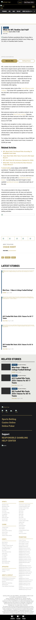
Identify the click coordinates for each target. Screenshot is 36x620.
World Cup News (22, 533)
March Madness (5, 563)
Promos (4, 11)
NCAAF (18, 11)
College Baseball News (24, 530)
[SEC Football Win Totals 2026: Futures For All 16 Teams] (6, 391)
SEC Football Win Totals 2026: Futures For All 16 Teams (21, 393)
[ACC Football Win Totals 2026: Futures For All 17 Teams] (6, 378)
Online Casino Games (7, 530)
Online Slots (4, 533)
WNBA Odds (21, 522)
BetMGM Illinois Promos (24, 551)
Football (6, 27)
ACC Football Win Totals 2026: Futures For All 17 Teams (21, 380)
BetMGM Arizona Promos (24, 548)
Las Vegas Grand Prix (7, 547)
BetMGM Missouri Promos (25, 568)
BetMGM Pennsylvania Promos (26, 580)
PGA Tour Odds (22, 519)
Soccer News (22, 527)
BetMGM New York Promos (25, 573)
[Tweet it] (4, 238)
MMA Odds (4, 516)
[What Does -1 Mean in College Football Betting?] (6, 367)
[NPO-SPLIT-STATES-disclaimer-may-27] (18, 223)
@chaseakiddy (12, 250)
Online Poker (8, 426)
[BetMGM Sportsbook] (6, 2)
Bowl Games (5, 542)
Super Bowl (4, 553)
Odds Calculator (27, 11)
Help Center (9, 441)
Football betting (6, 168)
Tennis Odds (5, 520)
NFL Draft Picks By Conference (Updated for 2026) (18, 160)
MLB (14, 11)
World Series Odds (6, 561)
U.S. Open (4, 556)
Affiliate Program (6, 569)
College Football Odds (24, 508)
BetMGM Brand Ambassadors (8, 578)
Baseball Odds (5, 504)
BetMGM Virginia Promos (24, 583)
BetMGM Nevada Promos (24, 570)
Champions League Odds (24, 504)
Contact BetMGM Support (7, 579)
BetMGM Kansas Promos (24, 556)
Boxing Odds (5, 508)
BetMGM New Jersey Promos (25, 572)
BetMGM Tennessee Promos (25, 581)
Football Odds (5, 509)
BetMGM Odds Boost (23, 546)
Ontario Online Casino (7, 535)
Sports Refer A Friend (23, 543)
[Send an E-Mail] (18, 238)
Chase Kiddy (6, 31)
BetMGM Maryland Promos (25, 561)
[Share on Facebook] (11, 238)
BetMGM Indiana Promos (24, 553)
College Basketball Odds (24, 506)
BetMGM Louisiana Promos (25, 559)
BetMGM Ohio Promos (24, 578)
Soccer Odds (5, 519)
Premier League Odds (23, 520)
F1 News (21, 531)
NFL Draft (4, 550)
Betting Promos (26, 61)
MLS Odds (21, 512)
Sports (13, 257)
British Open (4, 544)
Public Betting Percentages (8, 586)
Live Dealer (4, 529)
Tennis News (22, 528)
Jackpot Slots (5, 527)
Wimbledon (4, 558)
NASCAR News (22, 525)
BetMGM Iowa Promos (24, 554)
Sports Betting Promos (24, 541)
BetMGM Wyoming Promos (25, 589)
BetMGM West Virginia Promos (26, 588)
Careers (3, 571)
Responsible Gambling (15, 438)
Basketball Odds (5, 506)
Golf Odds (4, 511)
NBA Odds (21, 514)
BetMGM (4, 292)
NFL (10, 11)
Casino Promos (22, 540)
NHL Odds (21, 517)
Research (4, 581)
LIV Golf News (22, 509)
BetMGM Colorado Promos (25, 549)
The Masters (5, 555)
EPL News (21, 523)
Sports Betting (9, 419)
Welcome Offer (9, 61)
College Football (22, 364)
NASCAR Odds (5, 517)
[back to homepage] (4, 7)
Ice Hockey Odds (5, 512)
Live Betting (4, 514)
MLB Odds (21, 511)
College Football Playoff (7, 545)
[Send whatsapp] (24, 238)
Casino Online (8, 422)
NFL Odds (21, 516)
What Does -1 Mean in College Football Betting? (18, 290)
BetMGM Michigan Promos (25, 565)
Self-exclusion (5, 584)
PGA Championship (6, 551)
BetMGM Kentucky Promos (25, 557)
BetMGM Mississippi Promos (25, 567)
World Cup (4, 559)
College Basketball (6, 548)
